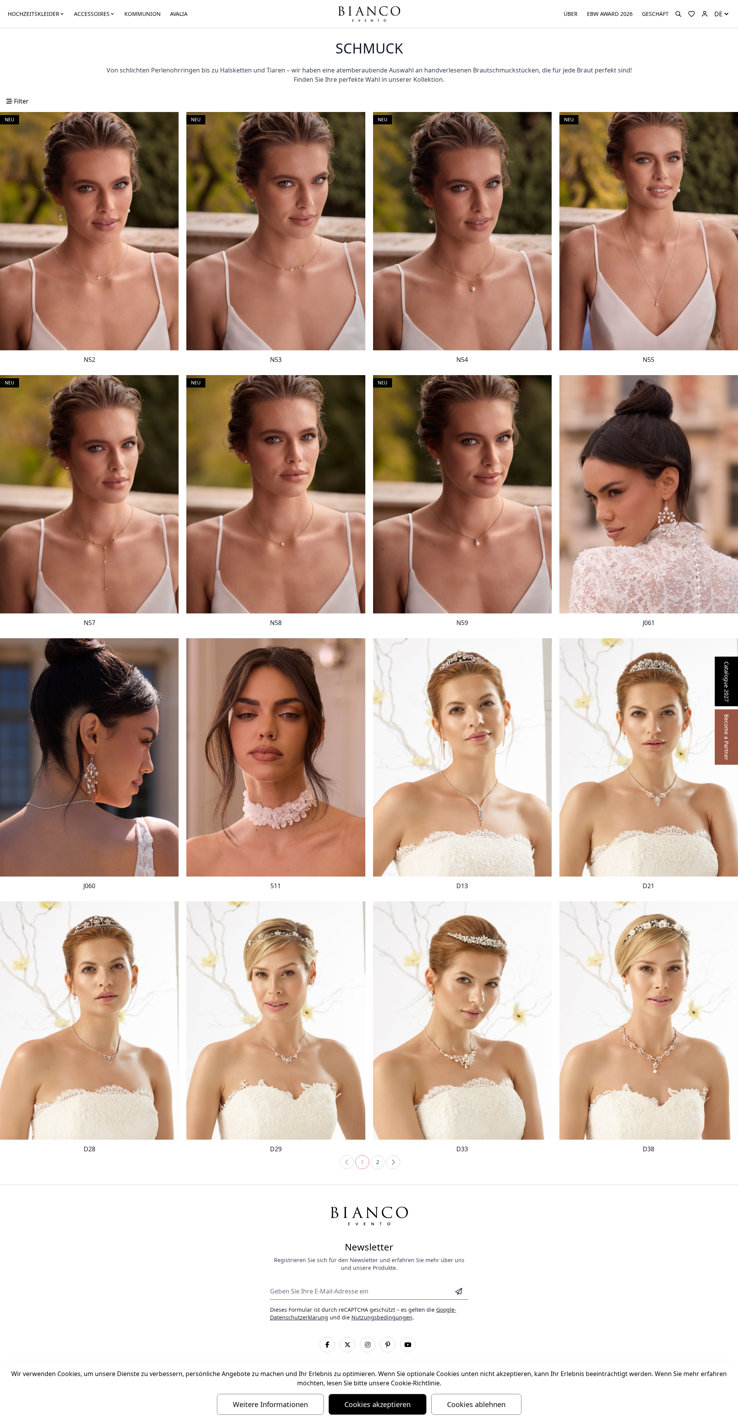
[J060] (89, 757)
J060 (89, 886)
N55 (648, 359)
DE (718, 14)
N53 (276, 359)
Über (571, 13)
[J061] (648, 494)
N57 (89, 622)
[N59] (462, 494)
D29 (276, 1149)
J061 (649, 622)
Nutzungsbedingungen (382, 1317)
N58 (276, 622)
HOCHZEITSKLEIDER (33, 13)
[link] (347, 1162)
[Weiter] (393, 1162)
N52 (89, 359)
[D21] (648, 757)
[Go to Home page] (369, 13)
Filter (20, 101)
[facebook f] (327, 1344)
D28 (89, 1149)
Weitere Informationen (270, 1404)
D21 (648, 886)
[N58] (275, 494)
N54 (462, 359)
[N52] (89, 231)
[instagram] (367, 1344)
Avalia (179, 13)
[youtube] (408, 1344)
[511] (275, 757)
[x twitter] (347, 1344)
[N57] (89, 494)
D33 (462, 1149)
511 (275, 886)
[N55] (648, 231)
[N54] (462, 231)
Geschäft (655, 13)
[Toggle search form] (678, 13)
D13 (462, 886)
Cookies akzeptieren (377, 1404)
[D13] (462, 757)
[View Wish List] (691, 13)
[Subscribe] (458, 1291)
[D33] (462, 1020)
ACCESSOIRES (92, 13)
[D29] (275, 1020)
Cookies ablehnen (476, 1404)
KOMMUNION (142, 13)
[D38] (648, 1020)
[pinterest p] (388, 1344)
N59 (462, 622)
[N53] (275, 231)
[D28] (89, 1020)
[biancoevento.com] (704, 13)
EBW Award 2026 (610, 13)
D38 (648, 1149)
